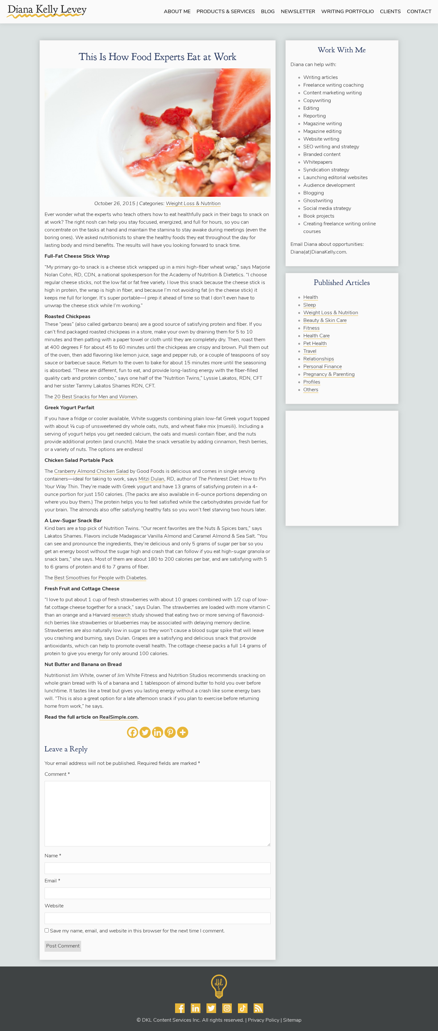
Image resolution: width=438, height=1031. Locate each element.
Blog (268, 11)
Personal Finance (322, 366)
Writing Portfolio (347, 11)
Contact (419, 11)
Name (53, 856)
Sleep (309, 305)
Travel (309, 351)
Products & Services (226, 11)
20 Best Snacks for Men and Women (95, 397)
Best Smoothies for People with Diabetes (100, 578)
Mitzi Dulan (151, 479)
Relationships (318, 359)
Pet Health (315, 343)
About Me (177, 11)
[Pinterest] (170, 732)
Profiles (311, 382)
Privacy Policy (263, 1020)
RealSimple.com (118, 717)
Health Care (316, 336)
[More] (182, 732)
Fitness (311, 328)
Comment (57, 774)
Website (54, 906)
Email (52, 881)
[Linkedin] (157, 732)
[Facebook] (132, 732)
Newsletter (298, 11)
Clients (390, 11)
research (121, 615)
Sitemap (292, 1020)
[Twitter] (145, 732)
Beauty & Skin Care (325, 320)
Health (310, 297)
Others (310, 390)
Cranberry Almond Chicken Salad (91, 471)
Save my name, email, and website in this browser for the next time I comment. (137, 931)
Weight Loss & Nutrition (193, 203)
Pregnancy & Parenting (329, 374)
